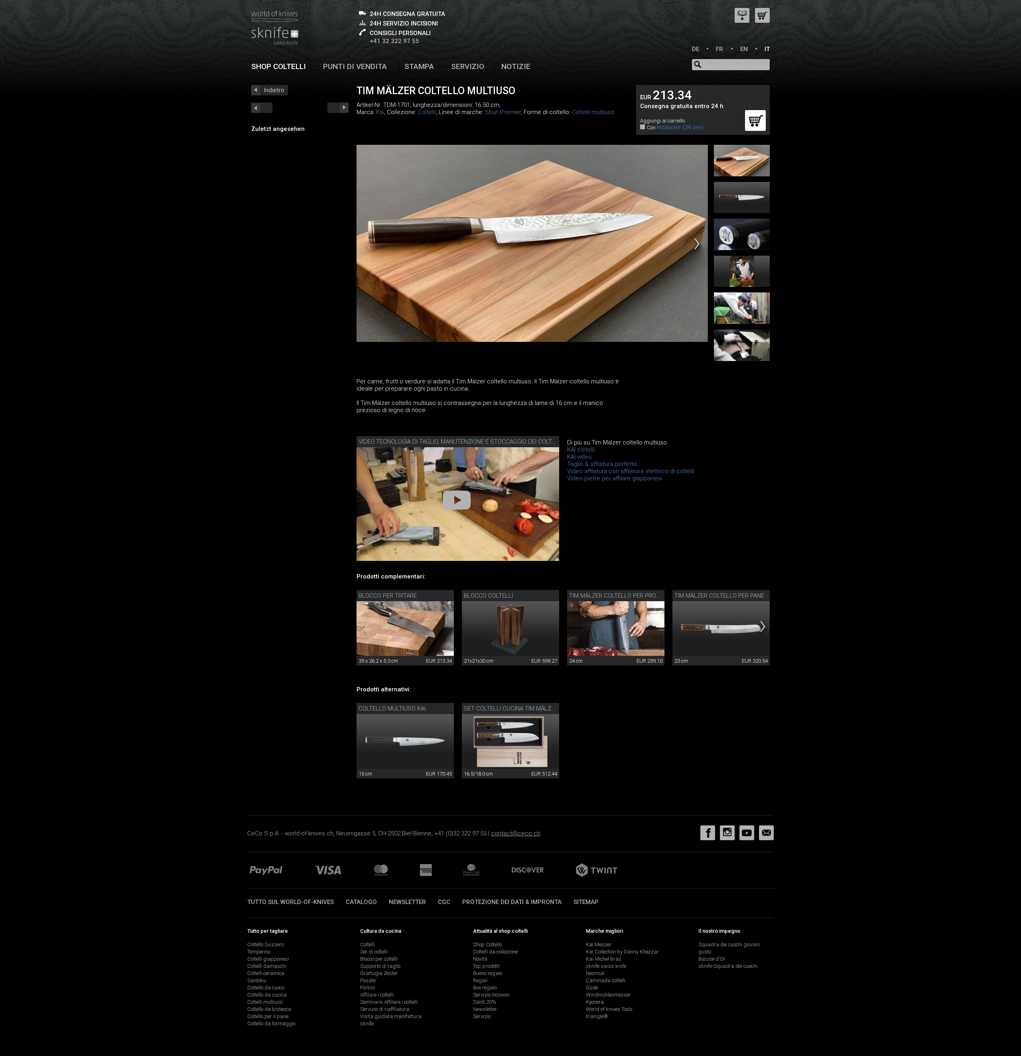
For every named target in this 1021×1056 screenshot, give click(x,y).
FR (719, 49)
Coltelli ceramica (265, 973)
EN (744, 49)
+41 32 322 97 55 (394, 41)
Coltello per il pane (267, 1016)
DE (695, 49)
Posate (368, 980)
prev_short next (338, 108)
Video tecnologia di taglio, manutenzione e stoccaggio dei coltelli (461, 441)
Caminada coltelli (605, 980)
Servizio (467, 66)
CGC (444, 902)
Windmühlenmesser (608, 995)
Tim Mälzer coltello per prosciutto (624, 595)
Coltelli (427, 112)
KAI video (579, 456)
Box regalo (485, 988)
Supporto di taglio (380, 966)
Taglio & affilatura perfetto (602, 464)
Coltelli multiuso (593, 112)
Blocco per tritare (388, 595)
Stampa (419, 66)
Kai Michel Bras (603, 959)
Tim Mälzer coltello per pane (719, 595)
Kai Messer (598, 944)
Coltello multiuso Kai (392, 708)
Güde (592, 988)
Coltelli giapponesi (268, 959)
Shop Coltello (487, 944)
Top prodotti (486, 966)
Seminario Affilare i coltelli (389, 1002)
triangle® (597, 1016)
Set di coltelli (374, 952)
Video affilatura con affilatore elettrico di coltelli (630, 471)
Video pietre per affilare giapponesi (614, 478)
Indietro (274, 90)
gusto (704, 952)
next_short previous (261, 108)
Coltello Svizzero (265, 944)
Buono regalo (487, 973)
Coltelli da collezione (495, 952)
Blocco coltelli (488, 595)
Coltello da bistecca (269, 1009)
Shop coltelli (278, 66)
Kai (380, 112)
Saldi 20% (484, 1002)
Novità (480, 959)
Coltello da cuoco (265, 988)
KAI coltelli (581, 449)
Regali (480, 980)
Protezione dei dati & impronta (512, 902)
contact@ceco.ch (515, 833)
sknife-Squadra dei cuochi (727, 966)
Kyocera (595, 1002)
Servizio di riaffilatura (384, 1009)
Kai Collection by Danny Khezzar (622, 952)
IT (767, 49)
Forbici (367, 988)
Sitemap (586, 902)
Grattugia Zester (379, 973)
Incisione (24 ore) (680, 127)
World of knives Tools (609, 1009)
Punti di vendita (355, 66)
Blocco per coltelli (379, 959)
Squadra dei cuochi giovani (729, 944)
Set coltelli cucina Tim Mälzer (511, 708)
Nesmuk (595, 973)
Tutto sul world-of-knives (290, 902)
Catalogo (361, 902)
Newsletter (407, 902)
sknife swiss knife (606, 966)
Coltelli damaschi (266, 966)
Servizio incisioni (491, 995)
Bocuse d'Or (711, 959)
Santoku (256, 980)
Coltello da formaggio (271, 1023)
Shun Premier (503, 112)
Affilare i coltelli (377, 995)
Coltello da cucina (267, 995)
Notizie (515, 66)
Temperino (258, 952)
